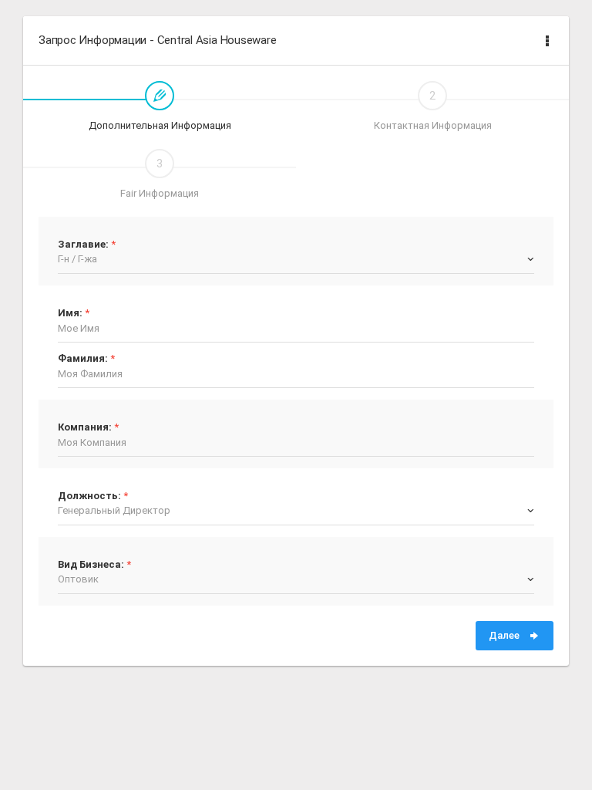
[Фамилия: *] (86, 347)
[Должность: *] (93, 484)
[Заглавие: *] (86, 232)
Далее (505, 635)
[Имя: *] (73, 301)
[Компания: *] (88, 415)
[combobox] (296, 259)
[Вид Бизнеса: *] (94, 553)
